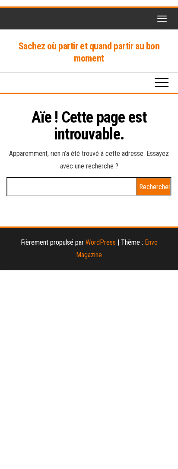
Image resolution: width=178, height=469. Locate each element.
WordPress (101, 242)
